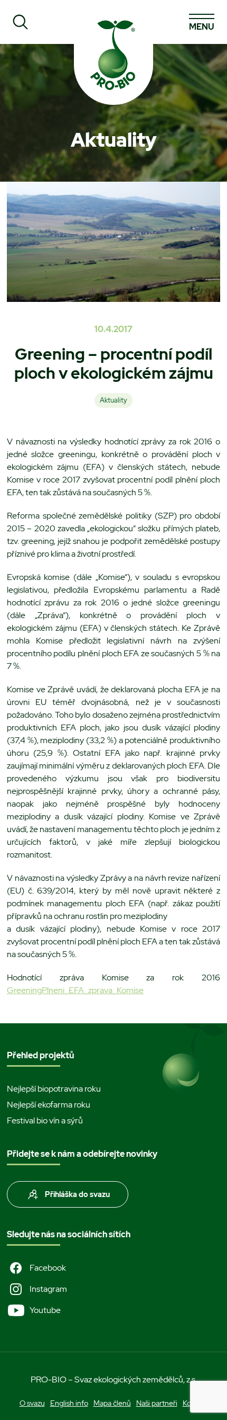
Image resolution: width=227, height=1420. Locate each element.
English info (69, 1403)
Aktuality (113, 400)
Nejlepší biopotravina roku (54, 1088)
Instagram (48, 1288)
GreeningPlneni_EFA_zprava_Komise (75, 990)
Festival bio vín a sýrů (45, 1120)
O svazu (32, 1403)
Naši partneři (156, 1403)
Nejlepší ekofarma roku (48, 1104)
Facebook (48, 1267)
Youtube (45, 1310)
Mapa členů (112, 1403)
